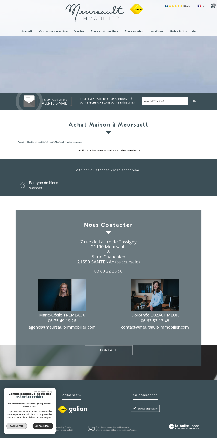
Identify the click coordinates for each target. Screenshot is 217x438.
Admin (70, 429)
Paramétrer (17, 426)
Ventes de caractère (53, 31)
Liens (63, 429)
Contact (108, 350)
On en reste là (41, 391)
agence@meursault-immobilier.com (62, 327)
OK (194, 101)
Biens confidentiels (104, 31)
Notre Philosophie (183, 31)
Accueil (26, 31)
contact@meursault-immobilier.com (155, 327)
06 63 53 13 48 (155, 320)
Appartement (35, 187)
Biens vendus (134, 31)
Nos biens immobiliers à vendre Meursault (45, 141)
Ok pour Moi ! (43, 426)
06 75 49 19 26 (62, 320)
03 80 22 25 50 (108, 271)
